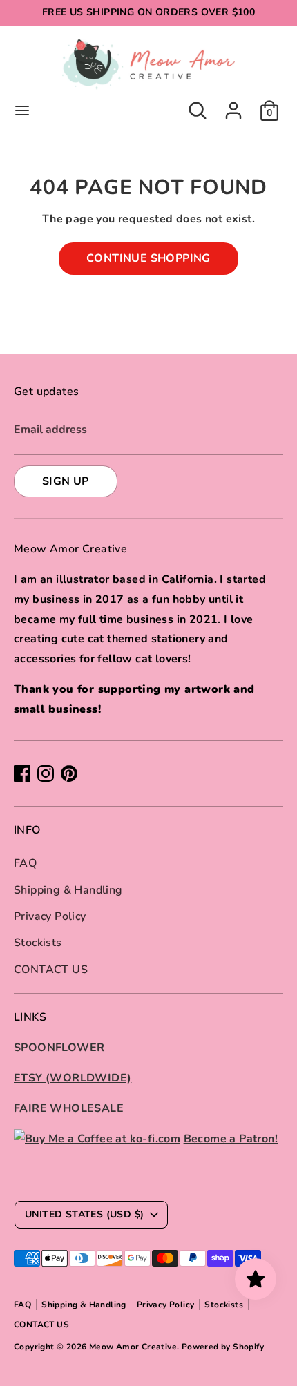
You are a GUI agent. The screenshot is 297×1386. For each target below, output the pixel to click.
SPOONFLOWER (59, 1047)
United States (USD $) (84, 1214)
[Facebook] (22, 773)
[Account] (233, 106)
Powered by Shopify (223, 1346)
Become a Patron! (231, 1138)
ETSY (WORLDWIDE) (72, 1078)
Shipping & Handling (68, 890)
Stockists (38, 942)
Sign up (65, 481)
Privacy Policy (50, 916)
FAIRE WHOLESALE (69, 1108)
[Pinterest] (69, 773)
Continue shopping (148, 258)
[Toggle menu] (22, 110)
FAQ (25, 863)
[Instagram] (45, 773)
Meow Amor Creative (133, 1346)
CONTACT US (51, 969)
